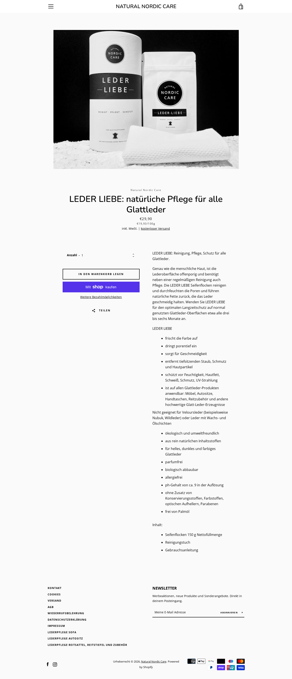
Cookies (54, 594)
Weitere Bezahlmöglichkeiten (101, 297)
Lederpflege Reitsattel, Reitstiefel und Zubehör (87, 645)
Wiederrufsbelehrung (66, 613)
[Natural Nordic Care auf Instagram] (55, 664)
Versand (54, 600)
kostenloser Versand (155, 228)
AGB (51, 607)
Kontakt (55, 588)
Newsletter (164, 588)
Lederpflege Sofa (62, 632)
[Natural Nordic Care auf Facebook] (48, 664)
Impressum (56, 626)
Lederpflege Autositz (65, 638)
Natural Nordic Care (146, 6)
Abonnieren (229, 612)
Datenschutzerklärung (67, 619)
